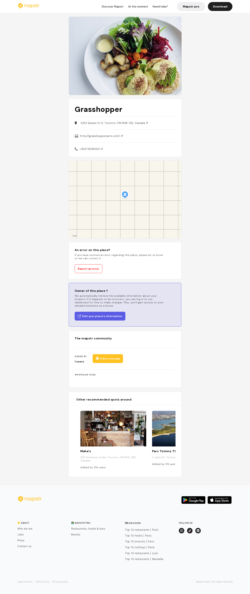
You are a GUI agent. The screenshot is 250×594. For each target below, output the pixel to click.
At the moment (138, 6)
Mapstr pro (191, 6)
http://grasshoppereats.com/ (100, 136)
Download (220, 6)
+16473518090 (90, 149)
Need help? (160, 6)
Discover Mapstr (113, 6)
